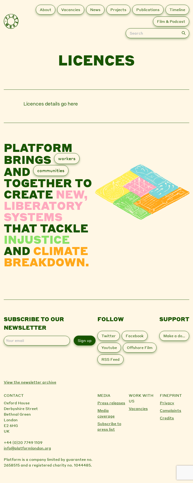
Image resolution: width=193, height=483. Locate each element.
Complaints (170, 410)
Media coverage (106, 413)
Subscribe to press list (109, 426)
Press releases (111, 402)
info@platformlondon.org (27, 448)
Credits (167, 417)
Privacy (167, 402)
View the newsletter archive (30, 382)
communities (50, 170)
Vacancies (138, 408)
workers (67, 158)
